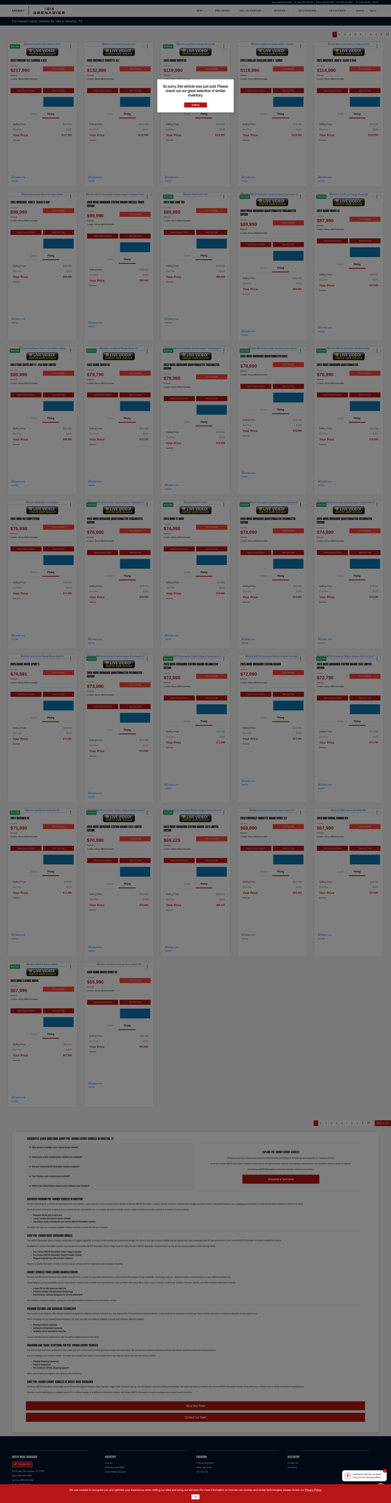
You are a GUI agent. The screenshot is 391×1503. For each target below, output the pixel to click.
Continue (195, 105)
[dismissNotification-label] (385, 1471)
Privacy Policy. (313, 1490)
